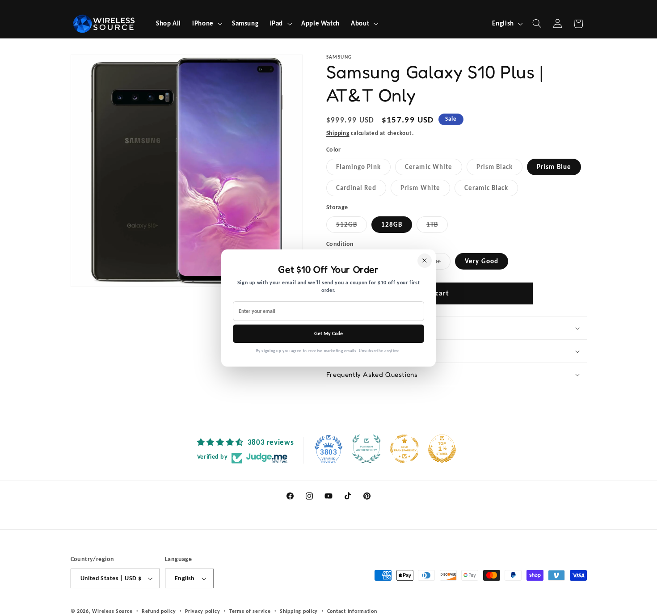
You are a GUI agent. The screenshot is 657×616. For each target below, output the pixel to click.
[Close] (424, 260)
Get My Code (328, 333)
